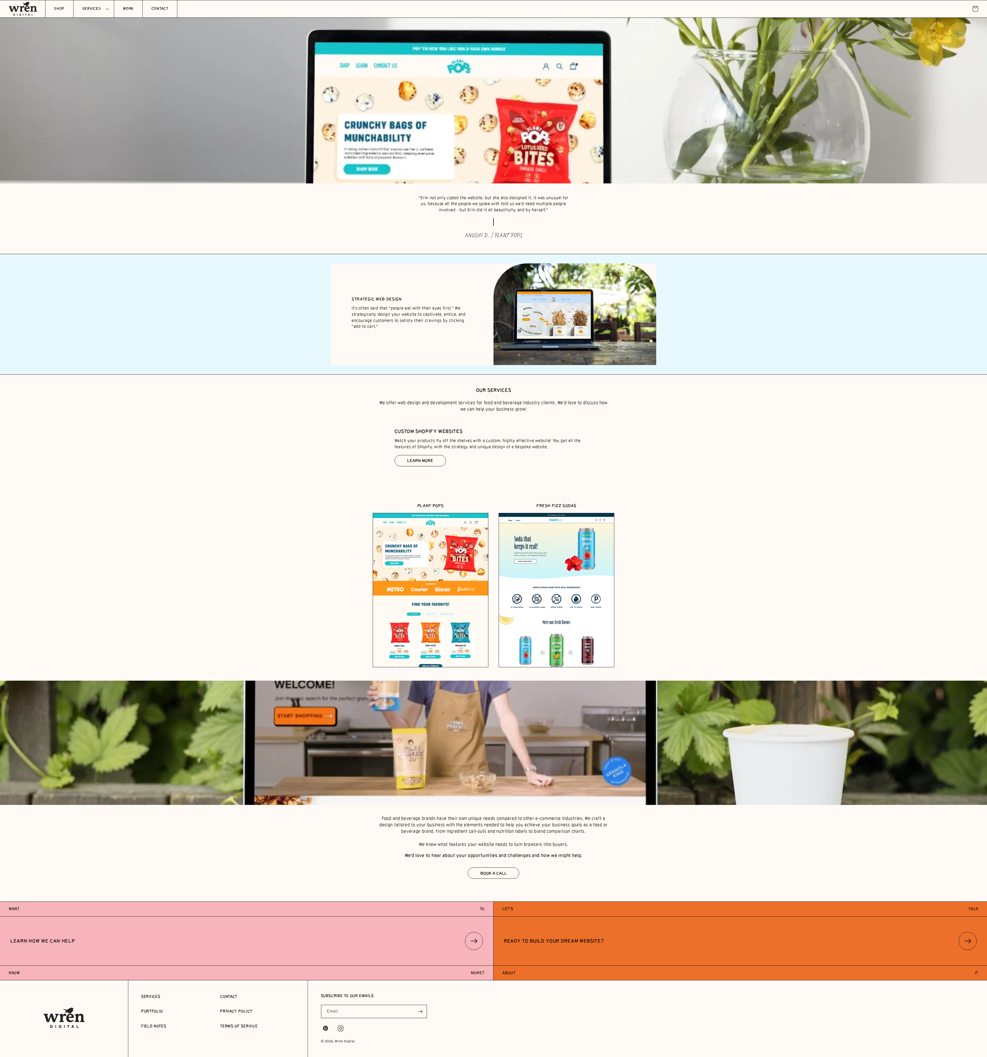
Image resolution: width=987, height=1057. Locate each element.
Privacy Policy (236, 1011)
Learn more (420, 460)
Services (150, 996)
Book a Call (493, 873)
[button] (94, 9)
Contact (228, 996)
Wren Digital (345, 1041)
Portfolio (152, 1011)
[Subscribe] (420, 1011)
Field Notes (153, 1026)
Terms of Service (239, 1026)
